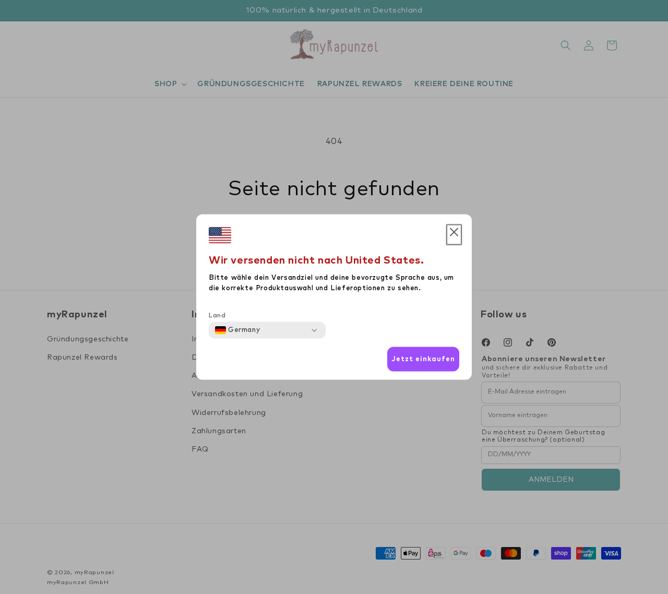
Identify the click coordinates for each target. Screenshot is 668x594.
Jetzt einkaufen (423, 358)
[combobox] (237, 330)
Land (217, 316)
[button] (454, 235)
